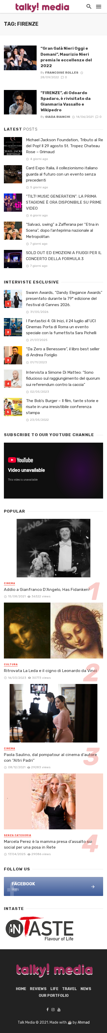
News (86, 989)
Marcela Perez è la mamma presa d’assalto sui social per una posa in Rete (48, 844)
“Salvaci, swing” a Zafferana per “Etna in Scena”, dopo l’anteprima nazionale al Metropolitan (62, 230)
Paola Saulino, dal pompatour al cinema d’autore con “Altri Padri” (50, 757)
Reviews (38, 989)
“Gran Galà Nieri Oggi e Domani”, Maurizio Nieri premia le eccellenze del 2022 (66, 57)
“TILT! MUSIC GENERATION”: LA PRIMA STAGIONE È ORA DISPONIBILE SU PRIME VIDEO (64, 202)
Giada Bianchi (57, 117)
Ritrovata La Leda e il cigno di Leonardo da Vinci (50, 670)
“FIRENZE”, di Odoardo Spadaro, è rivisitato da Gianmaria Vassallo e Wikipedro (66, 101)
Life (54, 989)
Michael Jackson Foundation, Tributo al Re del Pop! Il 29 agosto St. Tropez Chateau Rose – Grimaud (64, 146)
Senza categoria (17, 835)
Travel (69, 989)
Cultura (11, 664)
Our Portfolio (54, 995)
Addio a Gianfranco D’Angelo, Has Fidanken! (47, 589)
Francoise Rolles (61, 72)
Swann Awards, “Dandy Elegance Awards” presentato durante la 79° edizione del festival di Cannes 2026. (64, 298)
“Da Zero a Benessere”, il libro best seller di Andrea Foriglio (62, 352)
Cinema (9, 583)
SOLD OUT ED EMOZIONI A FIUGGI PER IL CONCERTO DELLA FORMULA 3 (64, 255)
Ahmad (84, 1022)
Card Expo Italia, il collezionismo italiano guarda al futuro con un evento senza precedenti (62, 174)
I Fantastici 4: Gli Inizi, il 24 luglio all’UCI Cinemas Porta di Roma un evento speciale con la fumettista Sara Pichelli (61, 327)
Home (21, 989)
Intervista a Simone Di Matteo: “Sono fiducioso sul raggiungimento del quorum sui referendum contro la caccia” (63, 378)
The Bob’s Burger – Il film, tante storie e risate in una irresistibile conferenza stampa (62, 406)
